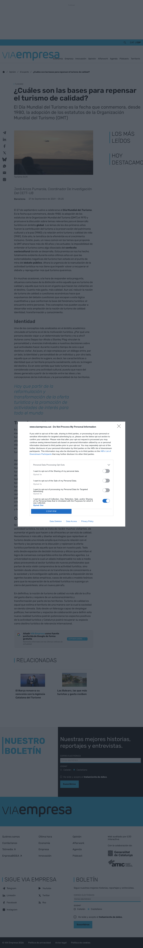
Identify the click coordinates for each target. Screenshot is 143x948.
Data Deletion (56, 521)
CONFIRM (51, 511)
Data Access (71, 521)
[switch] (106, 471)
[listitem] (71, 464)
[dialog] (71, 474)
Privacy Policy (87, 521)
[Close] (119, 427)
